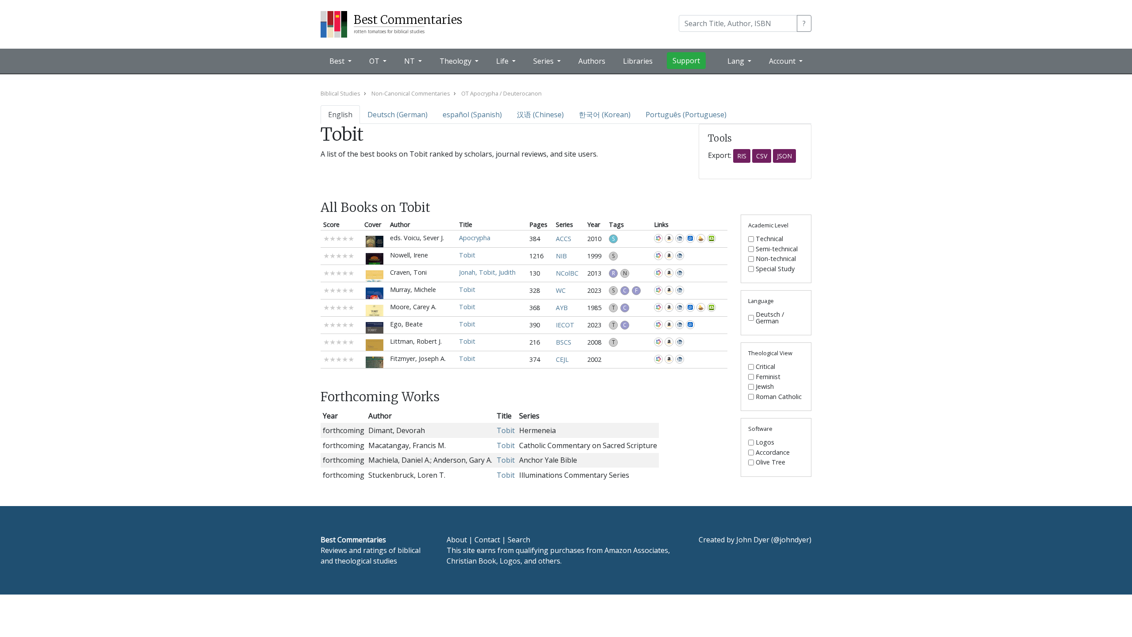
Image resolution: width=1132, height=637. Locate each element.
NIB (561, 256)
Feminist (768, 377)
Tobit (467, 255)
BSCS (563, 342)
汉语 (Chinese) (540, 114)
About (457, 540)
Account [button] (783, 61)
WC (561, 290)
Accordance (700, 238)
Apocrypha (474, 238)
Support (686, 60)
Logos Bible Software (690, 238)
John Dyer (752, 540)
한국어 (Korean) (605, 114)
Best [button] (337, 61)
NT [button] (410, 61)
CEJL (562, 359)
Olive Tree (711, 238)
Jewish (765, 387)
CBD (679, 238)
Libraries (638, 61)
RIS (741, 156)
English (340, 114)
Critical (765, 367)
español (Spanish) (472, 114)
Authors (591, 61)
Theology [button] (456, 61)
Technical (769, 239)
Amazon (669, 238)
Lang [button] (736, 61)
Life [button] (503, 61)
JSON (784, 156)
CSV (761, 156)
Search (519, 540)
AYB (562, 307)
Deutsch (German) (397, 114)
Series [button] (544, 61)
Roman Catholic (779, 397)
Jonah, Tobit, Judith (487, 272)
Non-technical (776, 259)
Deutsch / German (770, 317)
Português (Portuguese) (686, 114)
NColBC (567, 273)
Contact (487, 540)
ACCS (563, 238)
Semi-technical (777, 249)
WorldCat (658, 238)
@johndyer (791, 540)
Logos (765, 442)
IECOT (565, 325)
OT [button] (375, 61)
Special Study (775, 269)
